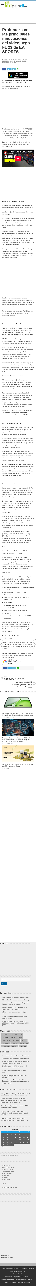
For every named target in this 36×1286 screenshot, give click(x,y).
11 (15, 1137)
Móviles (24, 1040)
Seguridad (15, 1043)
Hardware (5, 1037)
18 (15, 1139)
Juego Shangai (6, 1179)
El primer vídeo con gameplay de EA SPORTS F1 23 (14, 678)
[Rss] (13, 1273)
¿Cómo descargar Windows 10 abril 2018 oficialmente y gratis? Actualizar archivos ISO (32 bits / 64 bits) (15, 1023)
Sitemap (20, 1282)
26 (20, 1142)
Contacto (27, 1282)
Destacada (7, 62)
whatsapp (17, 69)
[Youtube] (21, 1273)
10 (11, 1137)
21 (28, 1139)
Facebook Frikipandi (7, 1173)
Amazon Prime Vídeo (7, 1257)
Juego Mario (5, 1177)
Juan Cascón (23, 1268)
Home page (8, 1276)
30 (7, 1145)
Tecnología (23, 1046)
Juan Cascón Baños (10, 59)
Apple (11, 1034)
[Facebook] (16, 1273)
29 (3, 1145)
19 (20, 1139)
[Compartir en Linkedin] (14, 69)
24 (11, 1142)
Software (14, 1046)
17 (11, 1139)
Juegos (14, 62)
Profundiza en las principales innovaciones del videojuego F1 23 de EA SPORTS (18, 655)
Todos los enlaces (7, 1184)
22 (3, 1142)
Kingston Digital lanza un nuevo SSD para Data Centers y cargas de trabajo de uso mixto (22, 684)
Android (5, 1034)
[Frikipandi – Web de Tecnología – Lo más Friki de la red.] (18, 4)
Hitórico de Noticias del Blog (9, 1187)
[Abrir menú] (2, 5)
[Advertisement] (18, 110)
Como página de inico (8, 1171)
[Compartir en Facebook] (4, 69)
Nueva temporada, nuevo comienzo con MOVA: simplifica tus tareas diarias (18, 765)
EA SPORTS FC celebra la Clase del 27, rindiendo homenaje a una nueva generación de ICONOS (14, 1113)
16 (7, 1139)
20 (24, 1139)
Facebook (13, 1282)
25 (15, 1142)
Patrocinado (6, 1043)
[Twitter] (18, 1273)
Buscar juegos (6, 1165)
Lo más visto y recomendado (11, 1040)
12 (20, 1137)
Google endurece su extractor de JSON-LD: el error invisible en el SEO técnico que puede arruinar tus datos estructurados (17, 739)
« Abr (2, 1147)
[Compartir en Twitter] (9, 69)
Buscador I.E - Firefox (7, 1169)
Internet (13, 1037)
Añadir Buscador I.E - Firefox (24, 1279)
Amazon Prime (5, 1255)
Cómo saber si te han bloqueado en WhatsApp (15, 1000)
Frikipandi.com (13, 1268)
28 (28, 1142)
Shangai (26, 1276)
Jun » (7, 1147)
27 (24, 1142)
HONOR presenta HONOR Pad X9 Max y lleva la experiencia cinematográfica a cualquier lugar (17, 714)
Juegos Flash (5, 1175)
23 (7, 1142)
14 (28, 1137)
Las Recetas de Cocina (8, 1167)
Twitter (6, 1282)
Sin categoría (24, 1043)
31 (11, 1145)
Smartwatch (6, 1046)
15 (3, 1139)
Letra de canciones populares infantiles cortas (15, 997)
